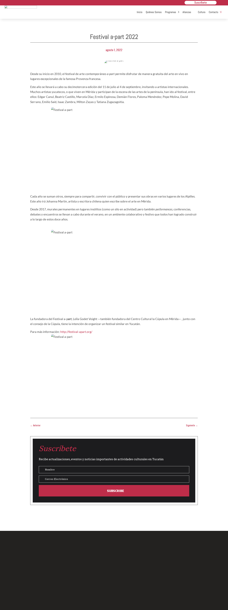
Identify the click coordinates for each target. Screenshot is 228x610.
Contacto (213, 12)
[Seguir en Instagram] (114, 587)
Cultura (201, 12)
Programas (170, 12)
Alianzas (187, 12)
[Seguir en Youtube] (128, 587)
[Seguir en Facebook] (99, 587)
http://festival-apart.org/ (76, 332)
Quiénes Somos (154, 12)
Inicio (139, 12)
